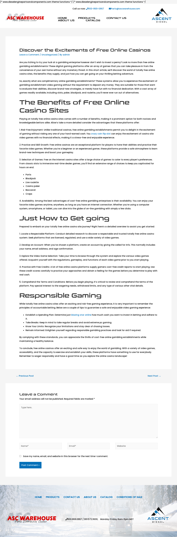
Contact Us (116, 18)
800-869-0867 (96, 8)
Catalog (93, 20)
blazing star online (81, 314)
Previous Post (25, 375)
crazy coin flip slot (101, 133)
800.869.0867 (74, 519)
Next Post (154, 375)
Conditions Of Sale (129, 497)
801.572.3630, (92, 519)
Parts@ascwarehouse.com (125, 8)
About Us (66, 20)
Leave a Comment (29, 54)
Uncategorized (49, 54)
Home (62, 18)
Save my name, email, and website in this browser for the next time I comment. (65, 456)
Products (86, 18)
